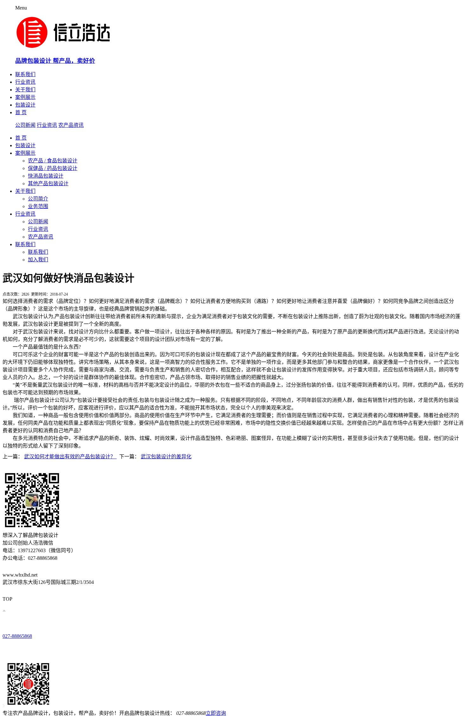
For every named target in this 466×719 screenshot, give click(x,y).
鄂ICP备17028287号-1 (73, 588)
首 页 (21, 112)
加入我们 (38, 259)
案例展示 (25, 97)
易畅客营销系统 (126, 588)
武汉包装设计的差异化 (166, 456)
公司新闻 (25, 125)
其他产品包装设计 (48, 183)
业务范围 (38, 206)
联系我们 (25, 74)
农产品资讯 (71, 125)
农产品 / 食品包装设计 (52, 160)
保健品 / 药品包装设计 (52, 168)
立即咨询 (216, 713)
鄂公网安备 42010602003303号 (28, 588)
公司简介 (38, 198)
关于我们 (25, 89)
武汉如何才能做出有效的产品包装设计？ (70, 456)
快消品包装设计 (45, 176)
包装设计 (25, 105)
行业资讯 (25, 82)
